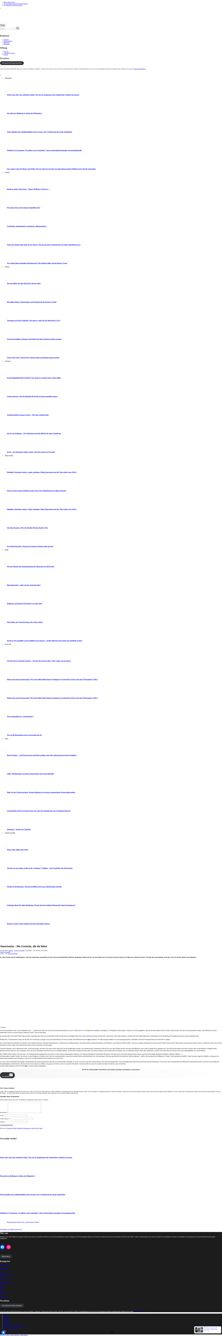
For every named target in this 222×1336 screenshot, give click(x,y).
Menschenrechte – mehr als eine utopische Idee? (24, 585)
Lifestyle (7, 172)
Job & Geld (8, 644)
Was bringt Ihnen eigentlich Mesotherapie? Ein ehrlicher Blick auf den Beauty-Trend (37, 263)
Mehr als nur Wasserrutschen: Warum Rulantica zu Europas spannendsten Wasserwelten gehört (41, 792)
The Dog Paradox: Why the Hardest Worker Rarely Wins (27, 528)
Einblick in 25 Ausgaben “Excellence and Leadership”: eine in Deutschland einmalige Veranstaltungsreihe (44, 150)
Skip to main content (9, 2)
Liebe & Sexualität (10, 833)
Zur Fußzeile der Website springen (12, 5)
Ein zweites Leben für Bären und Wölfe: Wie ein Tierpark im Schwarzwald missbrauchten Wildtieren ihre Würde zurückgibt (51, 169)
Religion (7, 266)
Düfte (14, 1128)
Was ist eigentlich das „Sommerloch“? (20, 716)
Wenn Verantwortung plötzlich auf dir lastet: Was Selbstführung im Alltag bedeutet (36, 491)
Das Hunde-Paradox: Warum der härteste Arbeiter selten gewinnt (30, 546)
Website (2, 1122)
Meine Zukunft (9, 455)
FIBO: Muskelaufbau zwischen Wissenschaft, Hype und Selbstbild (30, 774)
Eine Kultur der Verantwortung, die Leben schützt (25, 622)
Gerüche (33, 1128)
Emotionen (19, 1128)
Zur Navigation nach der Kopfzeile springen (15, 3)
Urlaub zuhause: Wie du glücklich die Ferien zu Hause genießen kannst (32, 396)
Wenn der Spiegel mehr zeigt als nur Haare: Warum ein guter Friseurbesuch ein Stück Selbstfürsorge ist (43, 245)
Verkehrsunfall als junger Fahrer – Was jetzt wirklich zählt (28, 415)
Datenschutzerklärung (140, 69)
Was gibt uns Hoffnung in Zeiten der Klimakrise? (24, 113)
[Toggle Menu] (0, 75)
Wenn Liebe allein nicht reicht (17, 850)
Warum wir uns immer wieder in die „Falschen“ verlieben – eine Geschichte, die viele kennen (39, 868)
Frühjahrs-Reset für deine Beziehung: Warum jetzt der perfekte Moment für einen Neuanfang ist (41, 905)
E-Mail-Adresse (5, 1118)
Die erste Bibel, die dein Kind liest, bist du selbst (24, 283)
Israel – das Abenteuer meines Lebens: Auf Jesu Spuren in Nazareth (31, 452)
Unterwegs (8, 361)
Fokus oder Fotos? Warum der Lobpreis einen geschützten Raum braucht (33, 358)
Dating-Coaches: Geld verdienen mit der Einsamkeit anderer (28, 924)
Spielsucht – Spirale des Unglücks (19, 829)
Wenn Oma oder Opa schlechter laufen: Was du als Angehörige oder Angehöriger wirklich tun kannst (43, 95)
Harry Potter (39, 1128)
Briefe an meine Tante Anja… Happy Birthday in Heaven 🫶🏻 (28, 189)
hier (89, 1039)
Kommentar (4, 1112)
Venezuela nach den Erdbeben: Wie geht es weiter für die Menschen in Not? (33, 320)
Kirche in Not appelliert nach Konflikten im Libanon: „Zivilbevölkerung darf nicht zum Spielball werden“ (45, 641)
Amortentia (10, 1128)
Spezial (2, 1293)
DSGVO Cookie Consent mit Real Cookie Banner (14, 1335)
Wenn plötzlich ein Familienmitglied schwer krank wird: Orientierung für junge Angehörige (39, 132)
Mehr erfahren (6, 1256)
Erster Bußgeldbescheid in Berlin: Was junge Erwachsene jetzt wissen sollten (34, 378)
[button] (12, 1325)
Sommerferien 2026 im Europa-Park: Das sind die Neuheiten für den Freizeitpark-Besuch (38, 811)
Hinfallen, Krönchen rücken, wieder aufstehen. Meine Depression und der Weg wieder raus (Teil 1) (42, 509)
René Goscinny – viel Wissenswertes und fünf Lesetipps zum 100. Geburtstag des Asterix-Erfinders (41, 755)
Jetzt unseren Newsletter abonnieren (12, 63)
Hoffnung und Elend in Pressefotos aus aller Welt (24, 603)
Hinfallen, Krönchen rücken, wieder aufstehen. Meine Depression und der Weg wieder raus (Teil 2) (42, 472)
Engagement (8, 78)
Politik (6, 549)
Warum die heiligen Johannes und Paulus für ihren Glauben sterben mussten (34, 339)
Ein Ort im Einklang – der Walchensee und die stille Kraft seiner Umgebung (34, 433)
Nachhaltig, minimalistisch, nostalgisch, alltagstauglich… (27, 226)
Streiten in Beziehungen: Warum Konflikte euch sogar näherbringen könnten (34, 887)
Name (2, 1115)
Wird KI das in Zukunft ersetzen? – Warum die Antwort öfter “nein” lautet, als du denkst (39, 661)
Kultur (6, 738)
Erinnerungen (26, 1128)
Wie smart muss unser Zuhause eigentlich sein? (23, 208)
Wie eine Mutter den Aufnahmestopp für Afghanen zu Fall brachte (30, 566)
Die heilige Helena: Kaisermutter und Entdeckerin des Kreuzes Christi (31, 302)
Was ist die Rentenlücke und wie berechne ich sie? (24, 735)
